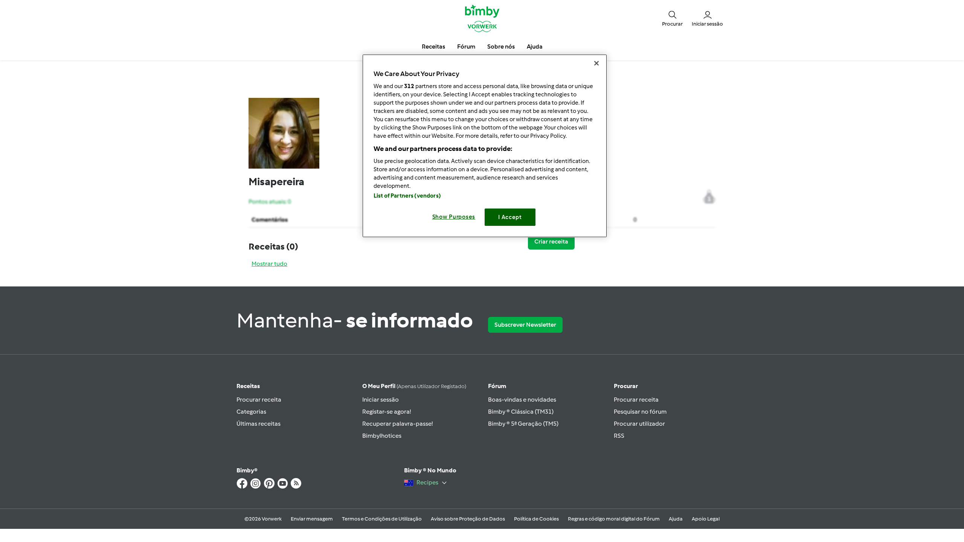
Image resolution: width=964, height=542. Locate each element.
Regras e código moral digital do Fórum (614, 519)
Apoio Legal (706, 519)
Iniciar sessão (380, 399)
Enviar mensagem (312, 519)
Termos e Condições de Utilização (382, 519)
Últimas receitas (258, 423)
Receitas (248, 386)
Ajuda (676, 519)
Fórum (497, 386)
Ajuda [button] (535, 46)
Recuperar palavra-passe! (397, 423)
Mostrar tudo (269, 263)
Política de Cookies (536, 519)
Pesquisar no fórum (640, 411)
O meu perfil (414, 386)
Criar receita (551, 241)
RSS (619, 435)
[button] (672, 18)
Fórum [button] (466, 46)
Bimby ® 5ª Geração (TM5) (523, 423)
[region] (484, 146)
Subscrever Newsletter (525, 324)
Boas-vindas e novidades (522, 399)
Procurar (626, 386)
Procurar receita (258, 399)
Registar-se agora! (386, 411)
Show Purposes (454, 216)
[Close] (596, 63)
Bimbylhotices (381, 435)
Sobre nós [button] (501, 46)
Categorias (251, 411)
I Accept (510, 217)
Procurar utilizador (639, 423)
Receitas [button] (433, 46)
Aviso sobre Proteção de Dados (468, 519)
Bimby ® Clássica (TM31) (521, 411)
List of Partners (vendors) (407, 195)
